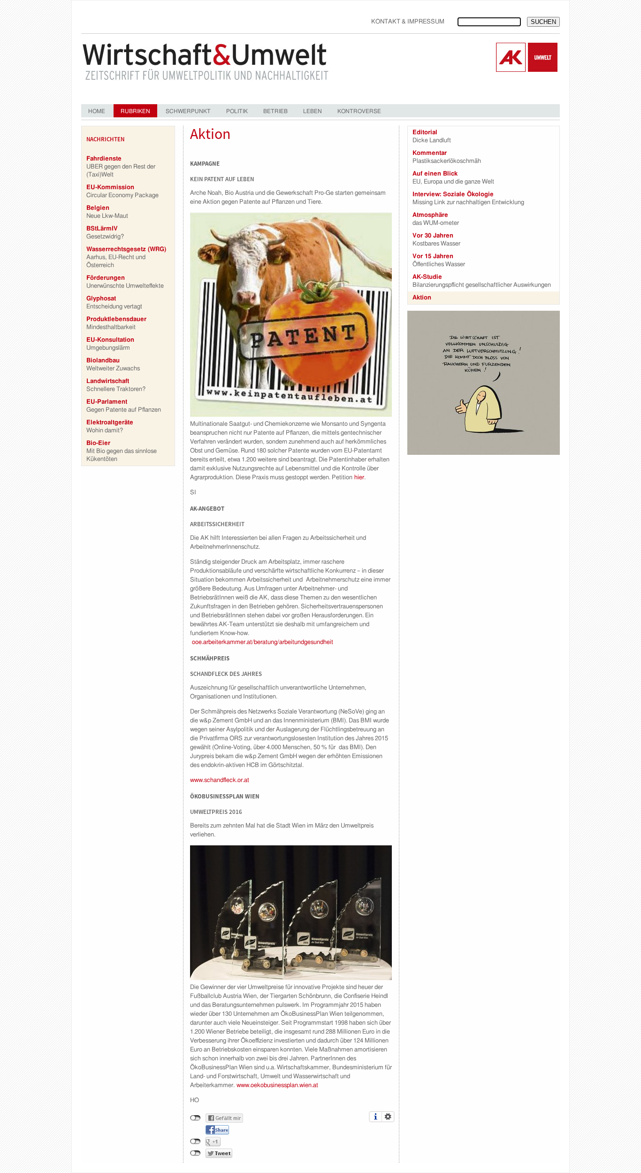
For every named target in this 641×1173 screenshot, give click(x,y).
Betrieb (275, 111)
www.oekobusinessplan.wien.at (277, 1085)
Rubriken (135, 111)
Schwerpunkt (188, 111)
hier (359, 478)
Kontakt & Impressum (407, 22)
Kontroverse (359, 111)
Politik (237, 111)
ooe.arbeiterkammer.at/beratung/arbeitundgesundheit (262, 642)
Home (96, 111)
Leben (312, 111)
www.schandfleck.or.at (219, 780)
